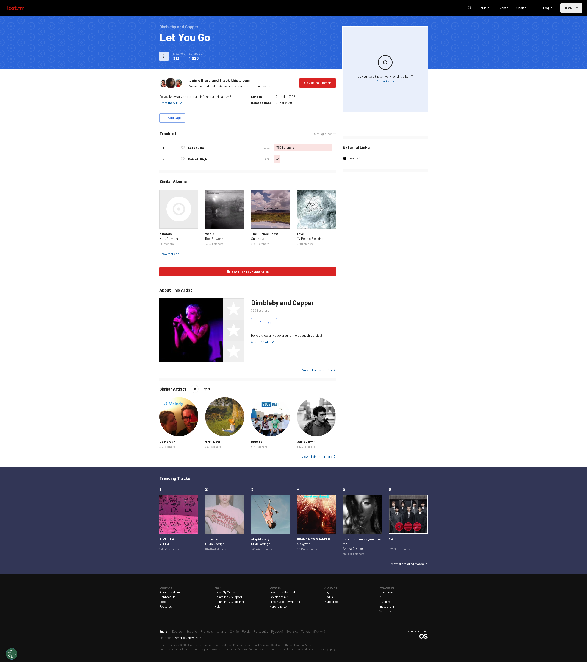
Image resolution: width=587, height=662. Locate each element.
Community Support (228, 597)
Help (217, 606)
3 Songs (165, 234)
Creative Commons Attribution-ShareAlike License (269, 649)
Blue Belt (258, 441)
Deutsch (177, 631)
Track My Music (224, 592)
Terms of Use (223, 644)
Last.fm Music (303, 644)
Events (502, 8)
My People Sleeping (310, 238)
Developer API (279, 597)
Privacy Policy (241, 644)
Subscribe (331, 601)
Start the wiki (168, 103)
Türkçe (305, 631)
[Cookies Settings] (11, 654)
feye (300, 234)
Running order (322, 133)
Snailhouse (258, 238)
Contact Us (167, 597)
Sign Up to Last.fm (317, 82)
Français (207, 631)
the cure (211, 539)
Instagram (386, 606)
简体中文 (319, 631)
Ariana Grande (353, 548)
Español (192, 631)
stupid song (260, 539)
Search (469, 7)
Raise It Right (198, 159)
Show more (167, 254)
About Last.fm (169, 592)
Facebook (386, 592)
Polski (246, 631)
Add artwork (385, 81)
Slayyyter (303, 544)
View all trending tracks (407, 564)
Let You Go (196, 148)
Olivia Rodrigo (214, 544)
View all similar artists (317, 456)
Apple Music (358, 158)
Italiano (221, 631)
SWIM (393, 539)
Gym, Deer (212, 441)
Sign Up (571, 8)
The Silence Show (264, 234)
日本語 (234, 631)
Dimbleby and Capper (282, 302)
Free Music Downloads (284, 601)
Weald (209, 234)
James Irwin (306, 441)
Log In (547, 8)
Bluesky (384, 601)
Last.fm (21, 8)
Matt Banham (168, 238)
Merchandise (278, 606)
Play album (179, 209)
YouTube (385, 611)
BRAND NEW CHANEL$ (313, 539)
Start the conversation (250, 271)
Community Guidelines (229, 601)
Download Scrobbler (283, 592)
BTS (391, 544)
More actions (164, 56)
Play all (205, 389)
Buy (166, 221)
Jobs (162, 601)
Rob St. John (214, 238)
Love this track (182, 147)
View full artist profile (317, 370)
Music (484, 8)
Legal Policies (260, 644)
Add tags (175, 118)
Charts (521, 8)
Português (260, 631)
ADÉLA (164, 544)
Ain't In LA (166, 539)
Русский (277, 631)
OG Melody (167, 441)
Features (165, 606)
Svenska (292, 631)
